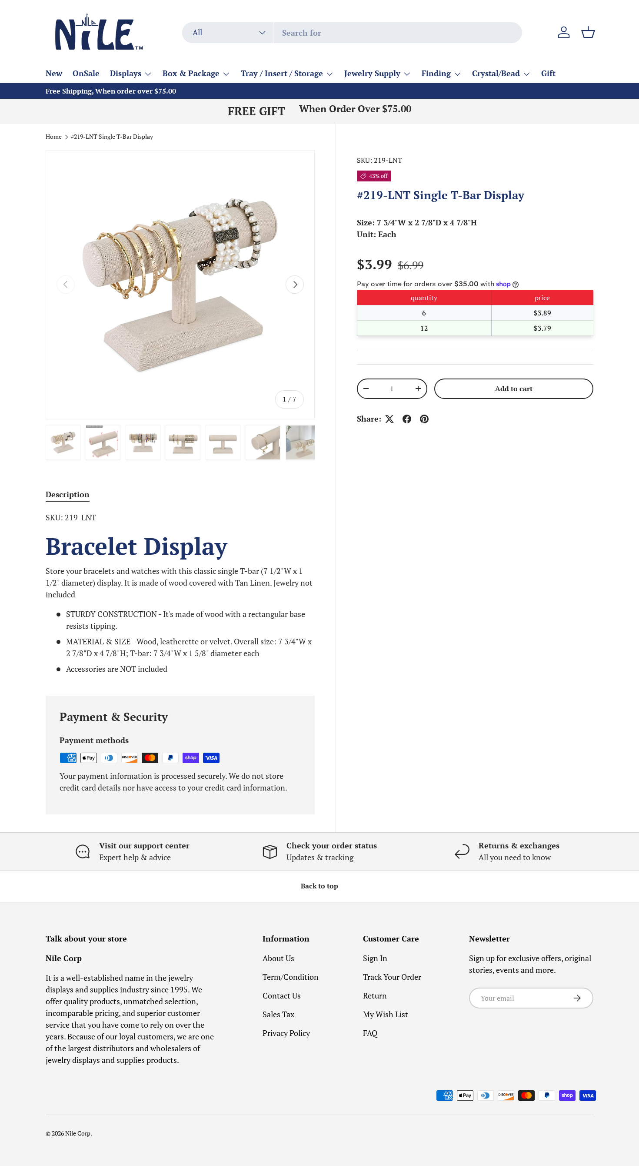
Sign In (375, 958)
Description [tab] (68, 494)
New (54, 73)
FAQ (370, 1033)
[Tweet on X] (389, 419)
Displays (125, 73)
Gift (548, 73)
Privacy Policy (286, 1033)
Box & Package (191, 73)
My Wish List (385, 1014)
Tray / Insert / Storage (282, 73)
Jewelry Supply (372, 73)
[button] (588, 32)
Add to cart (513, 388)
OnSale (86, 73)
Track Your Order (392, 977)
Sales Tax (278, 1014)
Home (54, 137)
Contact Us (282, 995)
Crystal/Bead (496, 73)
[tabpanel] (180, 593)
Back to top (319, 886)
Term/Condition (291, 977)
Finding (436, 73)
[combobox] (352, 32)
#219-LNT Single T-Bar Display (112, 137)
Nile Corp (77, 1133)
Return (375, 995)
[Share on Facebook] (407, 419)
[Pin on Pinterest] (424, 419)
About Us (278, 958)
